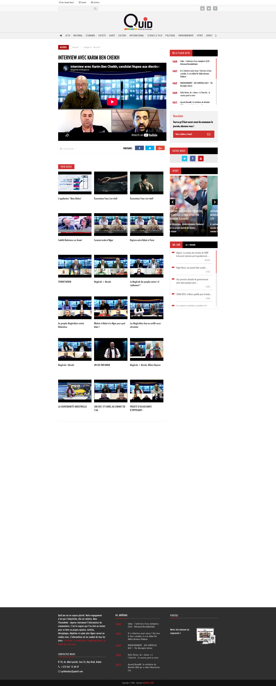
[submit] (95, 8)
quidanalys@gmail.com (72, 671)
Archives (96, 2)
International (137, 35)
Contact (83, 2)
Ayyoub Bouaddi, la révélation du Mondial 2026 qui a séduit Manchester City (193, 215)
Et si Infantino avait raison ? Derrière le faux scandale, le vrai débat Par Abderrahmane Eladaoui (195, 73)
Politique (170, 35)
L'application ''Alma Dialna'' (70, 198)
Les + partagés (190, 245)
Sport (200, 35)
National (78, 35)
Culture (122, 35)
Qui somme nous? (67, 2)
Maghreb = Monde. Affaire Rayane (145, 365)
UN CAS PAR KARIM (102, 365)
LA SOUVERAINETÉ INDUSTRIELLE (72, 406)
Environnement (186, 35)
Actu (67, 35)
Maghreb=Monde (66, 365)
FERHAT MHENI (64, 281)
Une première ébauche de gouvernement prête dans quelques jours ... (193, 283)
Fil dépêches (121, 615)
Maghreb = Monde (102, 281)
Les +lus (176, 244)
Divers (209, 35)
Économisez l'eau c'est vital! (106, 198)
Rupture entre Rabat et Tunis (142, 240)
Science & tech (154, 35)
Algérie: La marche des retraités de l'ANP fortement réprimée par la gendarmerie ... (193, 256)
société (102, 35)
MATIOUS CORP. (148, 683)
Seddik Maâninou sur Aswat (70, 240)
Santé (112, 35)
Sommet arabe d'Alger (103, 240)
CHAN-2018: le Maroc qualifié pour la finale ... (194, 296)
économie (90, 35)
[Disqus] (112, 468)
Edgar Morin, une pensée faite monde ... (193, 269)
